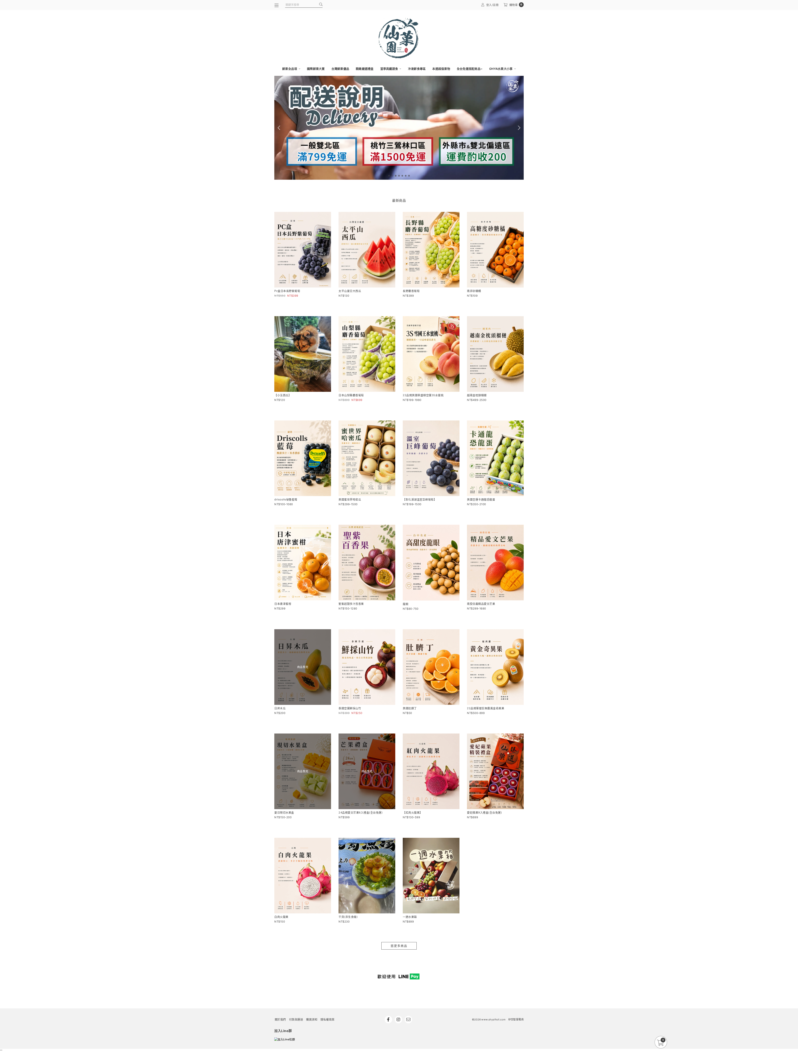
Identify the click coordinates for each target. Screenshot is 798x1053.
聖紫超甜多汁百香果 (351, 603)
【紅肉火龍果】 (412, 812)
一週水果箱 (410, 916)
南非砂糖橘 (474, 290)
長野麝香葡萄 (411, 290)
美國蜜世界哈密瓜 (350, 499)
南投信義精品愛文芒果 (481, 603)
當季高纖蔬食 (389, 68)
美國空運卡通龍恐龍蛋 (481, 499)
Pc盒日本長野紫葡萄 (287, 290)
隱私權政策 (327, 1019)
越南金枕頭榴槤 (477, 395)
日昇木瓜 (280, 708)
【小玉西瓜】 (282, 395)
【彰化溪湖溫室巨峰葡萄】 (419, 499)
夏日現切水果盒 (284, 812)
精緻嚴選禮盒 (365, 68)
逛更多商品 (399, 945)
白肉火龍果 (281, 916)
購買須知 (311, 1019)
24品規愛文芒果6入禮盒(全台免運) (361, 812)
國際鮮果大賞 (316, 68)
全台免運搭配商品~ (470, 68)
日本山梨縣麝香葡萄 (351, 395)
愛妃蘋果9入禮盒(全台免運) (484, 812)
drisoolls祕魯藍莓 (285, 499)
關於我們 (280, 1019)
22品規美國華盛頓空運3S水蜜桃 (423, 395)
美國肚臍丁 (410, 708)
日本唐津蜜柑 (282, 603)
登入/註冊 (492, 4)
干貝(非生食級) (348, 916)
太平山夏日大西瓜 (350, 290)
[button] (389, 176)
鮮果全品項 (290, 68)
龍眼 (405, 604)
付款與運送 (296, 1019)
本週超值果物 (441, 68)
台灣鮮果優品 (340, 68)
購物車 (515, 4)
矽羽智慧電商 (516, 1019)
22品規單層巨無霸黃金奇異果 (485, 708)
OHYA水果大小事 (501, 68)
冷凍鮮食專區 (417, 68)
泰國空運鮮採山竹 (350, 708)
